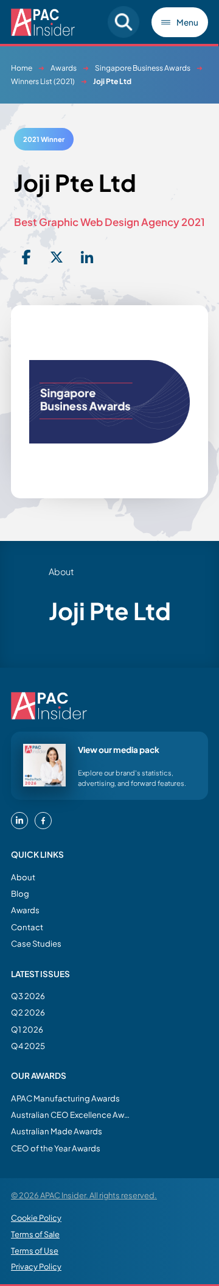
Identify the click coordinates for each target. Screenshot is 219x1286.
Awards (63, 67)
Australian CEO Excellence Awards (72, 1114)
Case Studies (36, 943)
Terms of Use (34, 1251)
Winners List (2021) (43, 81)
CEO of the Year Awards (55, 1148)
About (23, 877)
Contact (27, 927)
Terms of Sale (35, 1234)
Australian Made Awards (56, 1131)
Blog (20, 893)
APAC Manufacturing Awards (65, 1098)
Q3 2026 (28, 996)
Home (21, 67)
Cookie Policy (36, 1218)
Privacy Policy (36, 1266)
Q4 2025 (28, 1045)
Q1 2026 (27, 1029)
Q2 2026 (28, 1012)
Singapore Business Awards (142, 67)
